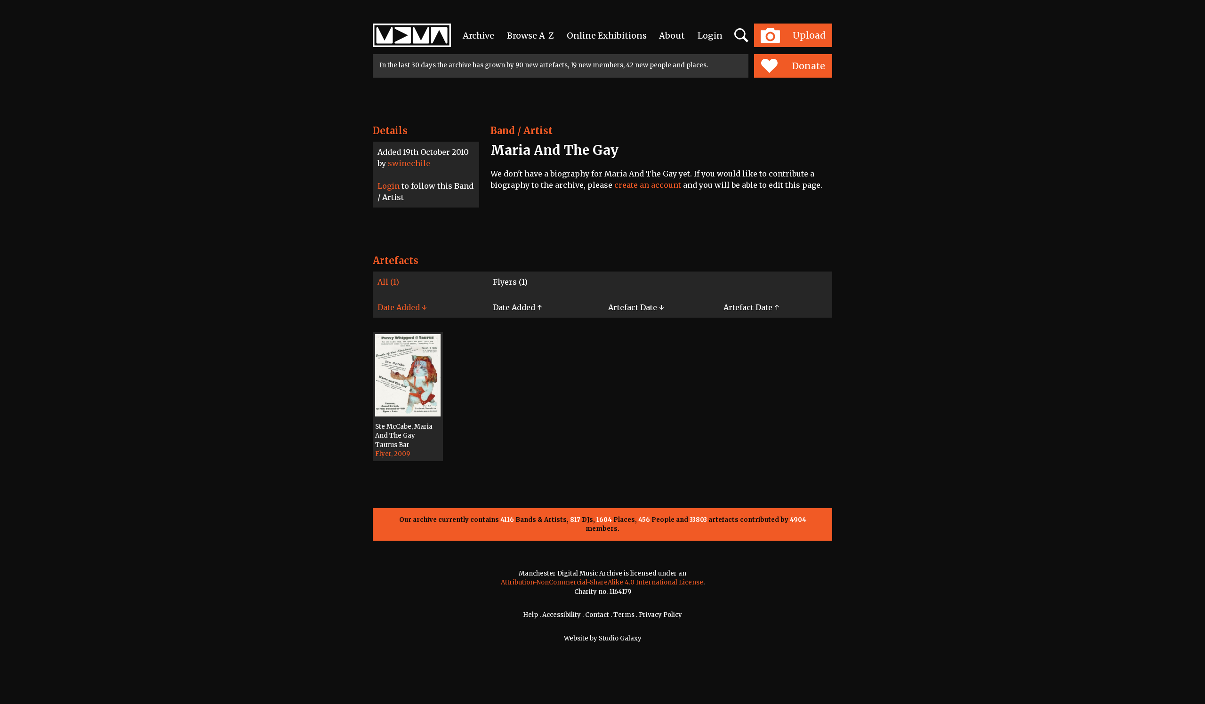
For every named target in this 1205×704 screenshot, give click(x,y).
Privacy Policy (660, 615)
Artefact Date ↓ (636, 307)
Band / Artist (521, 130)
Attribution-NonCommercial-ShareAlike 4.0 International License (602, 582)
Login (710, 35)
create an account (647, 185)
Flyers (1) (510, 282)
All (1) (388, 282)
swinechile (409, 163)
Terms (624, 615)
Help (530, 615)
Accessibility (561, 615)
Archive (478, 35)
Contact (597, 615)
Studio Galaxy (620, 638)
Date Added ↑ (517, 307)
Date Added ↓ (402, 307)
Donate (808, 66)
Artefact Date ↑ (751, 307)
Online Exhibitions (607, 35)
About (672, 35)
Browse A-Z (530, 35)
